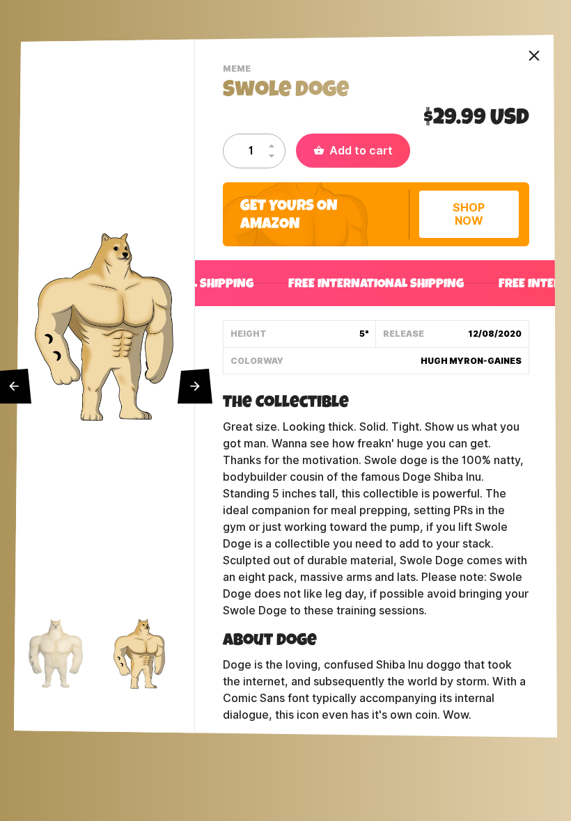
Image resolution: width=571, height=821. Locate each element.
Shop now (469, 214)
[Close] (534, 56)
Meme (238, 70)
